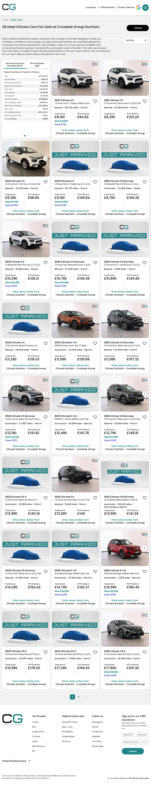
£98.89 (33, 198)
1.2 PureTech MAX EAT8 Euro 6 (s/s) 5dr (73, 654)
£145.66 (133, 278)
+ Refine (137, 28)
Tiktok (95, 726)
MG (34, 726)
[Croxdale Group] (9, 7)
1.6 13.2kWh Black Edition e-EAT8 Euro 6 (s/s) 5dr (120, 499)
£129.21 (33, 278)
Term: (6, 76)
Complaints (18, 778)
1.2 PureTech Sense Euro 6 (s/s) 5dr (122, 103)
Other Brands (108, 7)
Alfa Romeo (38, 746)
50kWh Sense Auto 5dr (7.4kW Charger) (70, 345)
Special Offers (70, 721)
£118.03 (33, 359)
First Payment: (9, 79)
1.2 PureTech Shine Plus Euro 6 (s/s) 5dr (73, 264)
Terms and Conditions (12, 775)
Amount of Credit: (11, 99)
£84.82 (83, 117)
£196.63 (83, 668)
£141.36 (132, 513)
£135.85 (83, 359)
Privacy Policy (30, 775)
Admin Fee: (8, 109)
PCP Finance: (83, 114)
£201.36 (133, 668)
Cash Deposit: (9, 93)
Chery (35, 721)
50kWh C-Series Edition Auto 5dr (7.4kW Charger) (71, 419)
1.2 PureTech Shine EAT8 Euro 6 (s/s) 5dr (21, 499)
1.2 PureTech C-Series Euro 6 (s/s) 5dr (72, 184)
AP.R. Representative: (12, 112)
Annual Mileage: (10, 119)
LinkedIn (96, 736)
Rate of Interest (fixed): (13, 116)
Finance (66, 741)
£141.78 (83, 433)
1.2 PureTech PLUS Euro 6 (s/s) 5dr (72, 499)
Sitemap (42, 775)
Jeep (35, 741)
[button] (56, 78)
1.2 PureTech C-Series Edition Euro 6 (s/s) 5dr (73, 103)
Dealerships (68, 736)
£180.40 (133, 587)
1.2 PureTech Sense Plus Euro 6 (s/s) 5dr (21, 345)
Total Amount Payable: (13, 106)
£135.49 (83, 278)
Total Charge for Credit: (13, 102)
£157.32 (133, 359)
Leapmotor (38, 731)
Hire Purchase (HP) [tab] (37, 64)
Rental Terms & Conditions (37, 778)
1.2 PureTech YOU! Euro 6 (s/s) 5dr (23, 184)
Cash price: (60, 114)
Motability (67, 731)
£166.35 (133, 198)
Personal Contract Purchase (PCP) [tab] (15, 64)
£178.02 (34, 668)
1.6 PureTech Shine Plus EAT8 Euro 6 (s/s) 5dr (23, 654)
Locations (91, 7)
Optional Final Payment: (13, 86)
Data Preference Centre (57, 775)
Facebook (97, 731)
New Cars (67, 726)
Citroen (36, 736)
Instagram (97, 721)
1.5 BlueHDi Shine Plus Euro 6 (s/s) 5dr (22, 264)
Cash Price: (8, 89)
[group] (75, 78)
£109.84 (83, 198)
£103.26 (133, 117)
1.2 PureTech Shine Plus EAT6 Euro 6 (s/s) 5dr (23, 419)
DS (33, 750)
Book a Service (126, 7)
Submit (133, 751)
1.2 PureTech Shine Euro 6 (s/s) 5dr (122, 419)
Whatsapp (98, 746)
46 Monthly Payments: (13, 83)
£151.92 (33, 433)
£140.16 (34, 513)
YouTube (97, 741)
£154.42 (34, 587)
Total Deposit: (9, 96)
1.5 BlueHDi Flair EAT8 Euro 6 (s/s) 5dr (121, 184)
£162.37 (83, 587)
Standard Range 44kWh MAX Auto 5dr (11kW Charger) (73, 573)
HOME (5, 20)
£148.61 (132, 433)
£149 (81, 513)
